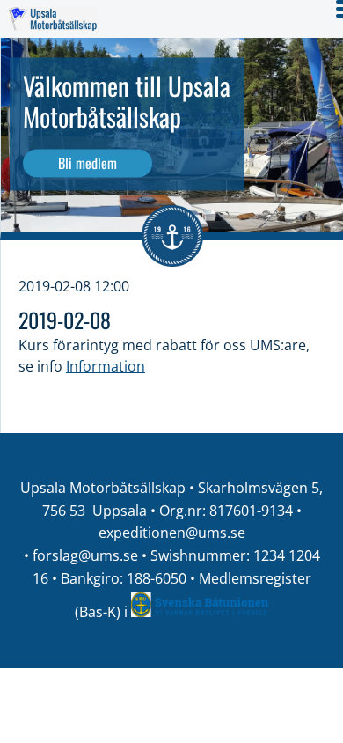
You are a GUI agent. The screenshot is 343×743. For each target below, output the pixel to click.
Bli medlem (87, 162)
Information (105, 366)
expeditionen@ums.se (172, 532)
